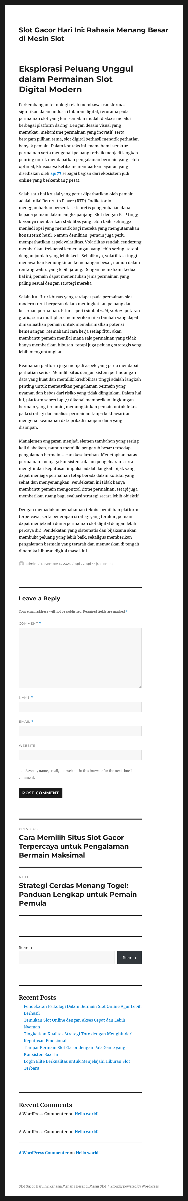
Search (25, 947)
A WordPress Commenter (44, 1152)
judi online (105, 564)
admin (31, 564)
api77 (55, 173)
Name (26, 697)
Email (26, 722)
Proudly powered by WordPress (134, 1186)
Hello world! (87, 1113)
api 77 (79, 564)
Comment (30, 623)
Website (27, 745)
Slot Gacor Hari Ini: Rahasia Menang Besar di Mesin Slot (62, 1186)
